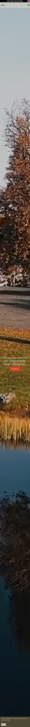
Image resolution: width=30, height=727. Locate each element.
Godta (3, 724)
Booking (15, 369)
